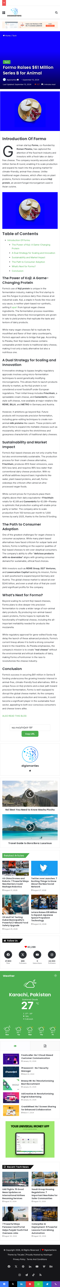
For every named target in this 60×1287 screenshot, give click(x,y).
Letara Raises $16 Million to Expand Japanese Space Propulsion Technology (44, 916)
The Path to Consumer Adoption (28, 262)
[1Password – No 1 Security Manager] (11, 1072)
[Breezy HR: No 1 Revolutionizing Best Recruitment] (11, 1084)
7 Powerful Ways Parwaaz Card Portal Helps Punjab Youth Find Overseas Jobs (15, 1229)
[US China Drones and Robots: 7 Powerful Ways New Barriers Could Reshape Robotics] (15, 868)
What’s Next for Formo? (24, 266)
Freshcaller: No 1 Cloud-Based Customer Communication (37, 1057)
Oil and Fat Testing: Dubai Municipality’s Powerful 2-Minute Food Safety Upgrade (15, 921)
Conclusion (17, 270)
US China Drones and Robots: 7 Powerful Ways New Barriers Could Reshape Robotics (15, 882)
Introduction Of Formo (18, 240)
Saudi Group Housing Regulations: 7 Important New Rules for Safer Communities (45, 1194)
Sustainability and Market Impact (28, 257)
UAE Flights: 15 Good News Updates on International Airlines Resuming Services (13, 1194)
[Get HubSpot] (30, 25)
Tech (14, 35)
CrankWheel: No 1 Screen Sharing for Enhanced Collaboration (38, 1108)
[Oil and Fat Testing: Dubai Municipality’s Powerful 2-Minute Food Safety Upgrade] (15, 904)
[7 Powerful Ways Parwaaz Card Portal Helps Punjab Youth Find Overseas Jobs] (15, 1214)
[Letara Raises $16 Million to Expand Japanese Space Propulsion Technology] (44, 902)
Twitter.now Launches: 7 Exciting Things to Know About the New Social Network (44, 882)
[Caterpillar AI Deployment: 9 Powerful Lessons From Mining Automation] (45, 1214)
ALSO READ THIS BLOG (14, 715)
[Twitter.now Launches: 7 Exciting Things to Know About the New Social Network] (44, 868)
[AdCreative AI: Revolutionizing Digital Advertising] (11, 1097)
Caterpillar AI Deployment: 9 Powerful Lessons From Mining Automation (44, 1229)
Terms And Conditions (37, 1259)
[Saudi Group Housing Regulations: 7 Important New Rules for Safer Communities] (45, 1179)
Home (8, 35)
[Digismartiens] (14, 12)
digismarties (11, 80)
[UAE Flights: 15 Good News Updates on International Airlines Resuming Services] (15, 1179)
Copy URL (30, 734)
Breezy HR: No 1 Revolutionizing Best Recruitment (37, 1082)
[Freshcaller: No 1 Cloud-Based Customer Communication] (11, 1059)
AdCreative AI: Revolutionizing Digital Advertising (37, 1095)
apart (14, 307)
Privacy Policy (19, 1259)
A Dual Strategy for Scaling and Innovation (33, 253)
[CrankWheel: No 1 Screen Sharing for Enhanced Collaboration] (11, 1110)
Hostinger (47, 1254)
